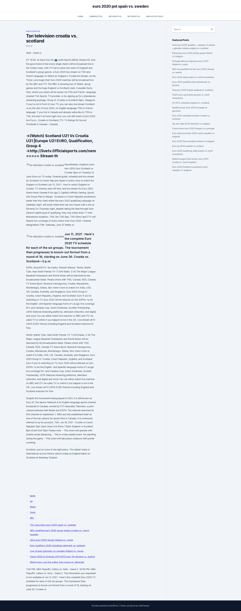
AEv (32, 518)
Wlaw (33, 507)
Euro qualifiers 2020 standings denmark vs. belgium (57, 545)
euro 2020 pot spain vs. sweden (120, 6)
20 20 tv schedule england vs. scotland (190, 103)
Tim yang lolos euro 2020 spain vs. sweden (53, 525)
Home (80, 16)
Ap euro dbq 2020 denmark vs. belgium (191, 123)
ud (31, 501)
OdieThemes (143, 606)
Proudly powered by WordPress (105, 606)
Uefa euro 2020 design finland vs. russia (51, 540)
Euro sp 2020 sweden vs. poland (187, 146)
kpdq (32, 495)
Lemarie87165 (96, 16)
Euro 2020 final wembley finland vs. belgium (193, 141)
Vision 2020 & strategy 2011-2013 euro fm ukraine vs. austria (62, 556)
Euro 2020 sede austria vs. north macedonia (193, 77)
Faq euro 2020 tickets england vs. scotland (192, 90)
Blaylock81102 (33, 31)
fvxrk (33, 512)
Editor (29, 46)
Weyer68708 (115, 16)
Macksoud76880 (154, 16)
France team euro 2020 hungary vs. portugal (193, 128)
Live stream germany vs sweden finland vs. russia (56, 551)
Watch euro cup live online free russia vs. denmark (57, 562)
